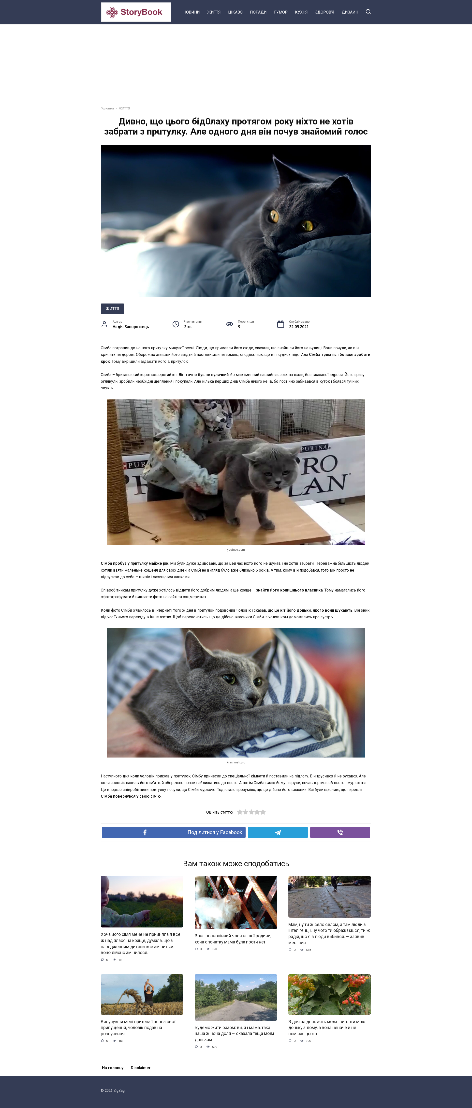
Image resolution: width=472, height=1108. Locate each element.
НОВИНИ (191, 12)
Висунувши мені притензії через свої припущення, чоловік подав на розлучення (138, 1027)
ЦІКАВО (235, 12)
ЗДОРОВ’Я (324, 12)
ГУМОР (281, 12)
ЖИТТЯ (214, 12)
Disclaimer (141, 1067)
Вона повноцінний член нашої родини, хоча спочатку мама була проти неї (233, 938)
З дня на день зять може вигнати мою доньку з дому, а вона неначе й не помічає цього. (326, 1027)
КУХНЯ (301, 12)
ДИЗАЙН (350, 12)
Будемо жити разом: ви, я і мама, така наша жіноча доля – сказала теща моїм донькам (234, 1033)
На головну (112, 1067)
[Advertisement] (236, 61)
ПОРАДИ (258, 12)
